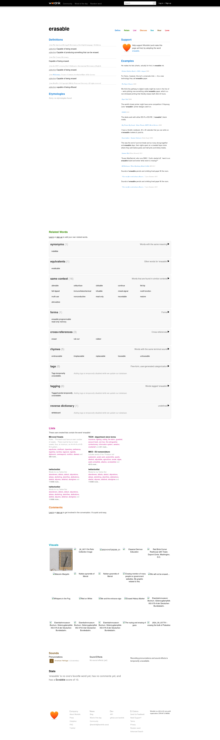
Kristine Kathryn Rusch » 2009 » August (134, 71)
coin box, (102, 442)
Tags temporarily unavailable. (58, 374)
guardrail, (119, 439)
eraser (54, 338)
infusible (99, 291)
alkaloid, (91, 459)
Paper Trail (125, 99)
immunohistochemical (82, 291)
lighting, (99, 439)
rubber (98, 338)
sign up (59, 237)
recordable (122, 296)
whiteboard (56, 412)
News (92, 711)
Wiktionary (56, 74)
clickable (99, 285)
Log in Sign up (165, 3)
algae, (119, 459)
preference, (77, 449)
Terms (132, 721)
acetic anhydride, (94, 462)
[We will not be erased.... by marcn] (159, 573)
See (152, 30)
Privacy (133, 724)
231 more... (103, 447)
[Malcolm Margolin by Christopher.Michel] (61, 573)
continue (121, 285)
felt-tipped (56, 291)
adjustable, (99, 459)
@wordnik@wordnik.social (99, 724)
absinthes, (67, 477)
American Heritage (62, 660)
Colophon (73, 721)
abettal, (52, 479)
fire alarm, (112, 439)
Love (167, 30)
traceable (122, 356)
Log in (51, 237)
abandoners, (53, 474)
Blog (91, 714)
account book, (93, 442)
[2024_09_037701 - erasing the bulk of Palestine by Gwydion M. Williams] (158, 623)
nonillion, (70, 454)
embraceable (57, 356)
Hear (159, 30)
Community (67, 3)
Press (72, 717)
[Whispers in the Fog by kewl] (61, 598)
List (134, 30)
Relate (126, 30)
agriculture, (107, 459)
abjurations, (74, 474)
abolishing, (59, 477)
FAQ (71, 724)
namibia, (59, 452)
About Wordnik (75, 714)
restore (143, 296)
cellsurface (78, 285)
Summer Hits (125, 153)
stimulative (56, 302)
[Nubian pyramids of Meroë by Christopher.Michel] (85, 574)
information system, (106, 444)
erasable (135, 50)
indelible (55, 251)
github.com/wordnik (117, 717)
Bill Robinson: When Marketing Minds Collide (135, 166)
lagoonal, (66, 452)
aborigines (73, 479)
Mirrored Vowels (56, 437)
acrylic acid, (101, 457)
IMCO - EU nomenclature (99, 451)
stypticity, (52, 452)
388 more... (53, 456)
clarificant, (61, 449)
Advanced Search (136, 731)
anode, (114, 459)
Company (73, 711)
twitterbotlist (54, 469)
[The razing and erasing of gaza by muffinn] (134, 623)
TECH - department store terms (102, 437)
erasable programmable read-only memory (61, 320)
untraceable (145, 356)
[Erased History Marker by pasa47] (134, 598)
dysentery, (69, 449)
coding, (105, 439)
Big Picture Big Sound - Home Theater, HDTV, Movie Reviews (140, 125)
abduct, (67, 474)
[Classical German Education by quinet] (134, 550)
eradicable (56, 268)
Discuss (143, 30)
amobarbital (112, 462)
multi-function (145, 291)
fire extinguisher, (112, 442)
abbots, (61, 474)
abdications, (75, 477)
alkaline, (104, 462)
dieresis (77, 454)
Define (117, 30)
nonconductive (79, 296)
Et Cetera (134, 711)
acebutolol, (92, 457)
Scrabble (60, 679)
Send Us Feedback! (137, 714)
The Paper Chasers (127, 84)
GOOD (124, 112)
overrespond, (62, 454)
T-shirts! (72, 728)
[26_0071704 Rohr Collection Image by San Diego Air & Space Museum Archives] (85, 550)
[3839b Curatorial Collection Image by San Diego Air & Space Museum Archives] (65, 562)
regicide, (73, 452)
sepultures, (53, 449)
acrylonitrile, (110, 457)
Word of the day (81, 3)
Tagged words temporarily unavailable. (62, 394)
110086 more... (54, 481)
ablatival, (65, 479)
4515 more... (93, 464)
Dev (111, 711)
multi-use (55, 296)
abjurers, (58, 479)
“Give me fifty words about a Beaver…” (133, 176)
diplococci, (53, 454)
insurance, (92, 439)
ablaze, (52, 477)
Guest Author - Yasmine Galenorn (131, 138)
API (111, 714)
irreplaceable (79, 356)
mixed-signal (123, 291)
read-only (100, 296)
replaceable (100, 356)
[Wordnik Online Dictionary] (54, 3)
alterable (55, 285)
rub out (76, 338)
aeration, (117, 444)
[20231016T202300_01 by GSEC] (110, 549)
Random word (96, 3)
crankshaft (92, 447)
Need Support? (135, 717)
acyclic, (117, 457)
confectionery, (93, 444)
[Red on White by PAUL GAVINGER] (85, 598)
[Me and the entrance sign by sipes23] (110, 598)
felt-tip (142, 285)
